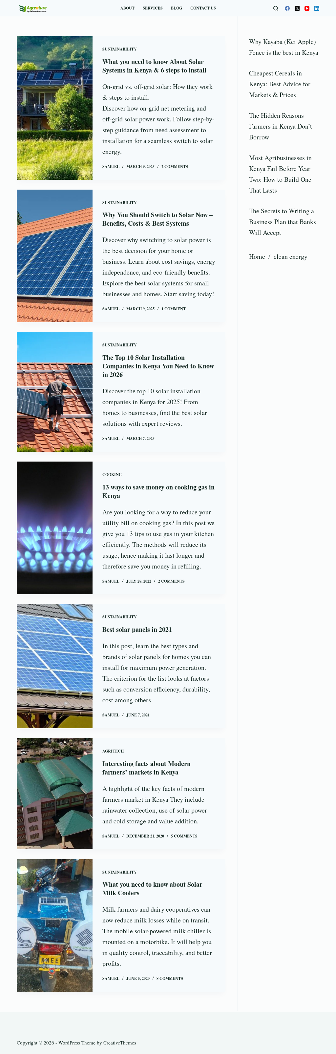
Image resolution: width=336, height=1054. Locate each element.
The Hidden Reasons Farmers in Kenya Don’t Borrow (280, 126)
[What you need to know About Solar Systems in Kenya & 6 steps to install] (54, 108)
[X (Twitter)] (297, 8)
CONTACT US (203, 8)
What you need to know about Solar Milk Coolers (152, 888)
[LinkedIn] (316, 8)
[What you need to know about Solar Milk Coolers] (54, 925)
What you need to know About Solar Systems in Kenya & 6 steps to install (154, 66)
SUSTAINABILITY (119, 49)
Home (257, 256)
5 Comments (184, 836)
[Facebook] (287, 8)
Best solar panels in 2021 (137, 629)
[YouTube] (306, 8)
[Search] (275, 8)
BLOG (176, 8)
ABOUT (127, 8)
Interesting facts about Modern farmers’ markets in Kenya (146, 768)
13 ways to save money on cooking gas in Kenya (158, 491)
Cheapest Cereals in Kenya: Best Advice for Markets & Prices (279, 84)
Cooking (112, 474)
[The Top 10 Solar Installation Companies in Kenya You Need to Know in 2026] (54, 392)
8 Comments (170, 978)
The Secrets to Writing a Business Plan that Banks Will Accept (282, 221)
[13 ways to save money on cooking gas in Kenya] (54, 528)
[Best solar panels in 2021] (54, 666)
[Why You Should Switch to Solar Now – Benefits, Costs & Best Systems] (54, 256)
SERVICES (153, 8)
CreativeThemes (119, 1042)
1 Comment (173, 309)
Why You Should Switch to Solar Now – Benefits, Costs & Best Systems (157, 219)
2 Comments (174, 166)
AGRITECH (113, 751)
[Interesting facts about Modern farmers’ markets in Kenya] (54, 793)
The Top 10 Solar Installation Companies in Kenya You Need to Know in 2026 (158, 366)
